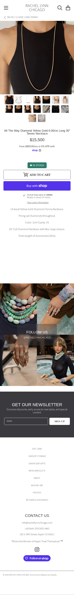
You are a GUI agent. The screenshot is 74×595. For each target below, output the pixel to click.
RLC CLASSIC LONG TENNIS (22, 17)
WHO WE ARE (37, 485)
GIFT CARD (37, 448)
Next (70, 57)
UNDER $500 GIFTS (37, 463)
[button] (6, 8)
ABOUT (37, 478)
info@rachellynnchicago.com (37, 523)
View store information (38, 202)
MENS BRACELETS (37, 470)
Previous (3, 57)
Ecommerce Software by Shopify (43, 574)
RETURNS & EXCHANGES (37, 500)
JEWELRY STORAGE (37, 456)
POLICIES (37, 492)
